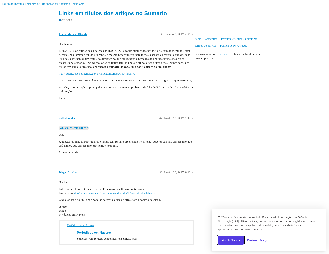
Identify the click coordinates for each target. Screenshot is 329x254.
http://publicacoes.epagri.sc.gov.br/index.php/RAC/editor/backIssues (114, 192)
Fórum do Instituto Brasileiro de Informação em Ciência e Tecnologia (43, 3)
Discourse (222, 54)
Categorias (211, 38)
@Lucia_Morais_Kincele (74, 128)
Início (197, 38)
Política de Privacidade (233, 45)
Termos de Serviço (205, 45)
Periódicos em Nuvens (80, 225)
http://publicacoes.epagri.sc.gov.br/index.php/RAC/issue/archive (97, 73)
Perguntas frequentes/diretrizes (239, 38)
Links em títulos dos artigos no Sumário (113, 13)
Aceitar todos (231, 240)
